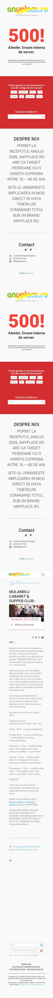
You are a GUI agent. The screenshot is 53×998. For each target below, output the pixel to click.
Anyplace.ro (29, 273)
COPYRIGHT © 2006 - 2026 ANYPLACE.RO (26, 970)
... (15, 642)
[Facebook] (26, 250)
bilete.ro (12, 802)
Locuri (33, 92)
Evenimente (23, 92)
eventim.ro (13, 805)
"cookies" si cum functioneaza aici (31, 984)
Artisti (39, 96)
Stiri (21, 96)
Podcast (14, 96)
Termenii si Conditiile (31, 955)
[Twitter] (31, 250)
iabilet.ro (21, 802)
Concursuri (30, 96)
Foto (40, 92)
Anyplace (27, 9)
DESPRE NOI (26, 964)
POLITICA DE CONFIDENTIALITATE (26, 967)
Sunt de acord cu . (25, 955)
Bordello (16, 847)
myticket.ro (30, 802)
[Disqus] (28, 892)
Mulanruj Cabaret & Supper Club (23, 850)
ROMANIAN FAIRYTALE (30, 847)
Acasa (14, 92)
